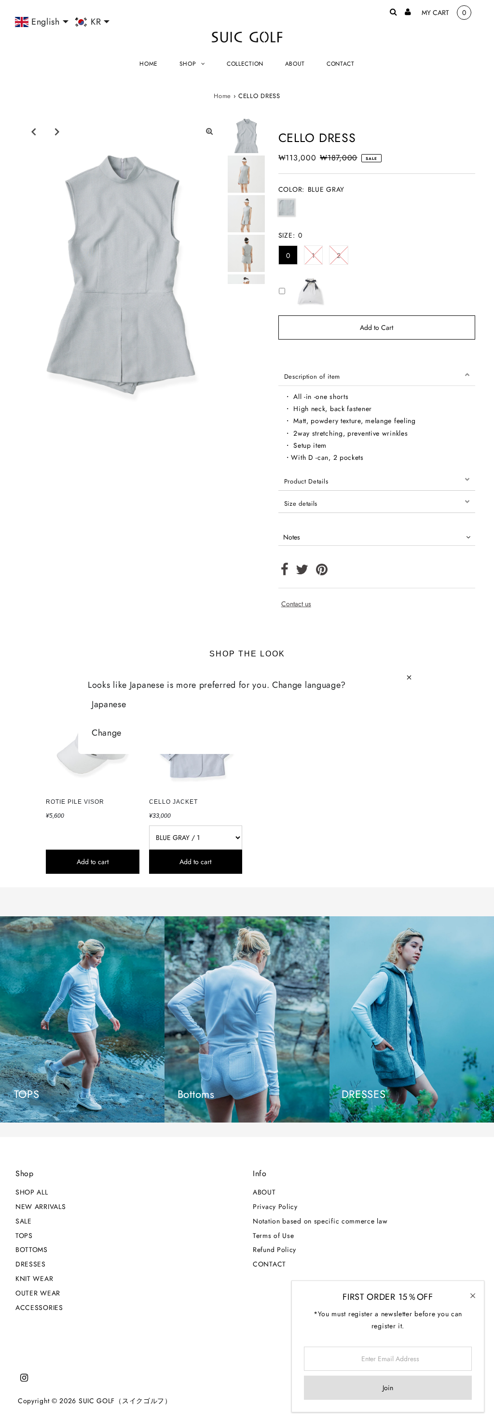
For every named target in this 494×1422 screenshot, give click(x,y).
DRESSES (30, 1264)
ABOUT (264, 1192)
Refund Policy (274, 1249)
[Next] (57, 131)
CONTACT (269, 1264)
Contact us (296, 604)
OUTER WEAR (37, 1293)
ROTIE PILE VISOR (75, 801)
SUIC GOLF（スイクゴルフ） (125, 1401)
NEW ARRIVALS (40, 1206)
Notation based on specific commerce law (320, 1221)
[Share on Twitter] (302, 572)
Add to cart (93, 862)
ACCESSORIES (39, 1307)
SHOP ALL (31, 1192)
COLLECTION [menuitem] (245, 63)
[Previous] (33, 131)
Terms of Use (273, 1235)
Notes (291, 537)
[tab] (376, 375)
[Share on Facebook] (285, 572)
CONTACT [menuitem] (341, 63)
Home (222, 95)
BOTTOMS (31, 1249)
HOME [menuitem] (148, 63)
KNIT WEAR (34, 1278)
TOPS (24, 1235)
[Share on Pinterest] (322, 572)
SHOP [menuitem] (187, 63)
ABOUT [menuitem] (295, 63)
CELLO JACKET (173, 801)
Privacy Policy (275, 1206)
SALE (23, 1221)
